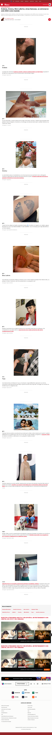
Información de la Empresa (6, 709)
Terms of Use (30, 707)
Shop (40, 1)
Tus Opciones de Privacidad (6, 721)
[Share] (49, 19)
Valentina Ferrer (6, 612)
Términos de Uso (4, 707)
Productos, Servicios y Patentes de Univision (8, 717)
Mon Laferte (26, 609)
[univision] (7, 4)
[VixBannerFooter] (26, 678)
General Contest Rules (5, 719)
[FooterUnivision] (6, 684)
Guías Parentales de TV (32, 714)
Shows (22, 1)
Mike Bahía (26, 612)
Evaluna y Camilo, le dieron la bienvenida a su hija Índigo (28, 71)
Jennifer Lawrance (40, 612)
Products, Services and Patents (33, 716)
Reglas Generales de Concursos (33, 717)
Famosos (26, 1)
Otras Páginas (21, 683)
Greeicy (19, 612)
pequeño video (46, 434)
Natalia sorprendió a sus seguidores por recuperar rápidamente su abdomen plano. (25, 535)
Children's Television (31, 719)
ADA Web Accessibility (31, 709)
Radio (36, 1)
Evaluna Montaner (5, 7)
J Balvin (14, 612)
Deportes (32, 1)
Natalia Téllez (35, 609)
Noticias (17, 1)
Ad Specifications (4, 712)
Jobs (28, 710)
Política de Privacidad (5, 705)
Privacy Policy (30, 705)
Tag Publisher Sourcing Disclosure (7, 716)
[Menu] (2, 5)
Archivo (2, 710)
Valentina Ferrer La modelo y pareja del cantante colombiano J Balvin (20, 583)
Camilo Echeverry (17, 609)
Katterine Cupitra (10, 18)
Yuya (32, 612)
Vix (13, 1)
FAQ (2, 714)
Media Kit (29, 712)
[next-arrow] (50, 634)
